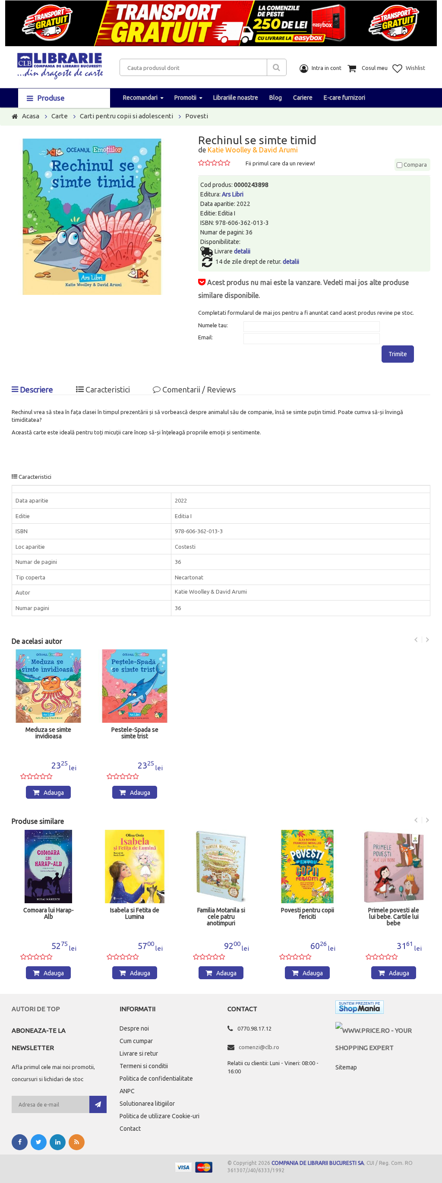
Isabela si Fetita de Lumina (134, 913)
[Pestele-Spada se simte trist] (134, 686)
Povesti (196, 116)
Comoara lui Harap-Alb (48, 913)
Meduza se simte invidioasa (48, 733)
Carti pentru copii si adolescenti (126, 116)
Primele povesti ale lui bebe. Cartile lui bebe (393, 917)
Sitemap (346, 1067)
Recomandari (140, 97)
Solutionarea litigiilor (147, 1103)
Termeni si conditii (144, 1066)
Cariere (303, 97)
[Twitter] (39, 1142)
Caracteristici (107, 389)
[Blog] (77, 1142)
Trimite (397, 354)
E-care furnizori (344, 97)
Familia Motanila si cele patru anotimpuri (221, 917)
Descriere (35, 389)
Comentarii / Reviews (198, 389)
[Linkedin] (58, 1142)
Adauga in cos (52, 794)
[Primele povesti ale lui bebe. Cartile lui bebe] (393, 866)
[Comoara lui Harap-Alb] (48, 866)
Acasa (30, 116)
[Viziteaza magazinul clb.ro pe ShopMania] (359, 1008)
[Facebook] (20, 1142)
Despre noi (134, 1028)
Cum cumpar (136, 1040)
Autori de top (36, 1008)
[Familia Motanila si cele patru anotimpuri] (221, 866)
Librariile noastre (235, 97)
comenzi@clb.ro (259, 1047)
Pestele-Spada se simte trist (134, 733)
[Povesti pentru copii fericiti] (307, 866)
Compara (414, 164)
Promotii (185, 97)
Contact (130, 1128)
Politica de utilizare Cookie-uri (159, 1116)
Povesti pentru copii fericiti (307, 913)
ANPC (127, 1091)
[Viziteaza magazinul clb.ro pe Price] (382, 1030)
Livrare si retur (139, 1053)
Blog (275, 97)
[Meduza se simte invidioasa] (48, 686)
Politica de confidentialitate (156, 1078)
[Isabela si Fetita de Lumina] (134, 866)
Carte (59, 116)
